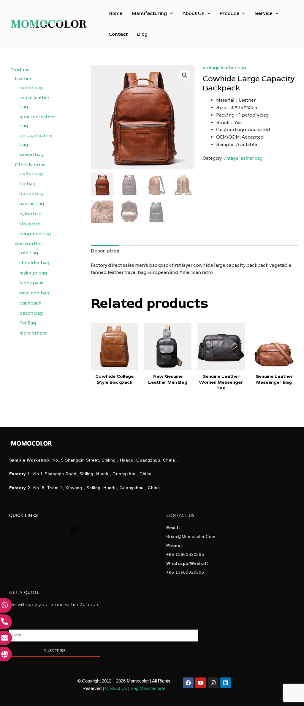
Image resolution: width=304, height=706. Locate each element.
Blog (142, 34)
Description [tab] (105, 251)
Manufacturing (149, 13)
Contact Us (116, 688)
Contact (118, 34)
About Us (193, 13)
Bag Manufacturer (148, 688)
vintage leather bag (224, 67)
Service (264, 13)
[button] (170, 13)
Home (115, 13)
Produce (229, 13)
